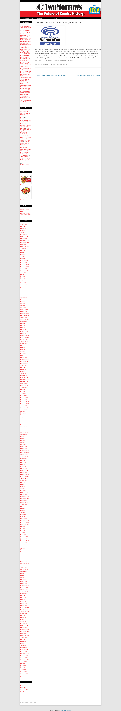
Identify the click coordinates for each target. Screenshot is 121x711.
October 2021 (23, 339)
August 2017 (23, 434)
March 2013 (23, 535)
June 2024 (23, 277)
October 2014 (23, 500)
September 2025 (24, 246)
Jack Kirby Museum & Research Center (25, 213)
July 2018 (22, 412)
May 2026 (22, 230)
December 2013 (24, 521)
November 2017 (24, 428)
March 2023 (23, 307)
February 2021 (24, 355)
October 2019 (23, 383)
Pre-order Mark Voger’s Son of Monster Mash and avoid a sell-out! (25, 64)
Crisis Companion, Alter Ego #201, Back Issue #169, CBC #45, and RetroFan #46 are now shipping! (25, 29)
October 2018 (23, 406)
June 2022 (23, 325)
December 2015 (24, 474)
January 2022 (23, 333)
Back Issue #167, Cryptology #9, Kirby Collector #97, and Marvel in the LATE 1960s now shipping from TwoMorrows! (25, 98)
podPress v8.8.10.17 (66, 710)
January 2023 (23, 311)
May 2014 (22, 510)
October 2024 (23, 269)
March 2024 (23, 283)
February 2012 (24, 559)
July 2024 (22, 275)
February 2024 (24, 285)
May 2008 (22, 643)
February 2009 (24, 625)
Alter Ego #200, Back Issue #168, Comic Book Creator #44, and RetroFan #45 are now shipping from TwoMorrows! (25, 89)
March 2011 (23, 579)
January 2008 (23, 652)
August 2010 (23, 593)
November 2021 (24, 337)
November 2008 (24, 631)
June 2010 (23, 597)
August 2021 (23, 343)
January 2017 (23, 448)
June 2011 (23, 575)
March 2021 (23, 353)
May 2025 (22, 254)
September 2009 (24, 611)
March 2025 (23, 258)
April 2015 (23, 488)
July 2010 (22, 595)
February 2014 (24, 516)
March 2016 (23, 468)
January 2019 (23, 400)
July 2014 (22, 506)
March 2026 (23, 234)
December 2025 (24, 240)
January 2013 (23, 539)
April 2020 (23, 373)
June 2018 (23, 414)
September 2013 (24, 524)
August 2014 (23, 504)
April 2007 (23, 670)
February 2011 (24, 581)
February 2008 (24, 649)
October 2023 (23, 293)
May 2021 (22, 349)
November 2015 (24, 476)
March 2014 (23, 514)
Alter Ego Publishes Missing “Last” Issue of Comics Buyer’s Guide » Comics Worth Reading (25, 152)
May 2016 (22, 464)
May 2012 (22, 553)
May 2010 (22, 599)
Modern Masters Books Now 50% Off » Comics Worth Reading (25, 126)
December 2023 (24, 289)
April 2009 (23, 621)
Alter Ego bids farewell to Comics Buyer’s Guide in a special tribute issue (25, 144)
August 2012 (23, 547)
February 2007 (24, 674)
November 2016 (24, 452)
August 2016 (23, 458)
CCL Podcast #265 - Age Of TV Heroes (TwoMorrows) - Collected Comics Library (25, 114)
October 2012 (23, 543)
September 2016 (24, 456)
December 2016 (24, 450)
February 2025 (24, 261)
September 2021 (24, 341)
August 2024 (23, 273)
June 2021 (23, 347)
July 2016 (22, 460)
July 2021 (22, 345)
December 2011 (24, 563)
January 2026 (23, 238)
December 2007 (24, 653)
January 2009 (23, 627)
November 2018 (24, 404)
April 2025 (23, 257)
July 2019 (22, 389)
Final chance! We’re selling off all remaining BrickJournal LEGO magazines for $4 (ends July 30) (25, 44)
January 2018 (23, 424)
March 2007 (23, 672)
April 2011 (23, 577)
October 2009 (23, 609)
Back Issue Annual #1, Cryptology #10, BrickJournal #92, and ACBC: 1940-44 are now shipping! (25, 52)
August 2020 (23, 365)
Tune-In (56, 18)
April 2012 (23, 555)
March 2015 (23, 490)
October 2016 (23, 454)
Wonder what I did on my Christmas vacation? (25, 164)
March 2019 (23, 396)
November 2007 (24, 656)
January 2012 (23, 561)
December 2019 (24, 379)
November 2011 (24, 565)
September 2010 (24, 591)
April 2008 (23, 645)
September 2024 (24, 271)
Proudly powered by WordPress (28, 702)
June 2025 (23, 252)
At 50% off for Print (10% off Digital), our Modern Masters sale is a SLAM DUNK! (25, 131)
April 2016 (23, 466)
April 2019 (23, 394)
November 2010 (24, 587)
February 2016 (24, 470)
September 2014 (24, 502)
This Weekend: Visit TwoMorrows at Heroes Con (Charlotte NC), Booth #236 (25, 80)
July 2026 (22, 226)
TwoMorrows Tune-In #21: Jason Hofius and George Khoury (25, 120)
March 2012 (23, 557)
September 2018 (24, 408)
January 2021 (23, 357)
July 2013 (22, 527)
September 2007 (24, 660)
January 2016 (23, 472)
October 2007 (23, 658)
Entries (23, 687)
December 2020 (24, 359)
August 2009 (23, 613)
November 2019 (24, 381)
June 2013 (23, 529)
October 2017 (23, 430)
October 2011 (23, 567)
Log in (21, 686)
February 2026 (24, 236)
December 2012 (24, 541)
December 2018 (24, 402)
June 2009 (23, 617)
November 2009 (24, 607)
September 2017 (24, 432)
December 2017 (24, 426)
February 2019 (24, 398)
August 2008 (23, 637)
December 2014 (24, 496)
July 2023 (22, 299)
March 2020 (23, 375)
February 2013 (24, 537)
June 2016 (23, 462)
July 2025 (22, 250)
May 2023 (22, 303)
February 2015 (24, 492)
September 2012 (24, 545)
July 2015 (22, 482)
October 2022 (23, 317)
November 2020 (24, 361)
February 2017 (24, 446)
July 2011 (22, 573)
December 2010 (24, 585)
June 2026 (23, 228)
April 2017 (23, 442)
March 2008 (23, 647)
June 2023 (23, 301)
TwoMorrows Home (27, 18)
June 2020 (23, 369)
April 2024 (23, 281)
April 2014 (23, 512)
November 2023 (24, 291)
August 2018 (23, 410)
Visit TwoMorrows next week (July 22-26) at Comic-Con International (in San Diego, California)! (25, 36)
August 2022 (23, 321)
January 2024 (23, 287)
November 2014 (24, 498)
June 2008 (23, 641)
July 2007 (22, 664)
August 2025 (23, 248)
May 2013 (22, 531)
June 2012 (23, 551)
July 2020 (22, 367)
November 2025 (24, 242)
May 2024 (22, 279)
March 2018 (23, 420)
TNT (48, 18)
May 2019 (22, 392)
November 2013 (24, 523)
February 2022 (24, 331)
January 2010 (23, 605)
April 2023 (23, 305)
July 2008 (22, 639)
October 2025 (23, 244)
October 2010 (23, 589)
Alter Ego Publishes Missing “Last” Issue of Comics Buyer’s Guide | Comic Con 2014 (25, 138)
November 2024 (24, 267)
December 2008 (24, 629)
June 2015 (23, 484)
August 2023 (23, 297)
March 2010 (23, 603)
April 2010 (23, 601)
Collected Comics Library (24, 210)
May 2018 (22, 416)
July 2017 (22, 436)
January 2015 (23, 494)
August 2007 (23, 662)
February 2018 (24, 422)
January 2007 (23, 676)
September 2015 (24, 478)
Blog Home (40, 18)
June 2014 (23, 508)
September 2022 (24, 319)
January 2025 (23, 263)
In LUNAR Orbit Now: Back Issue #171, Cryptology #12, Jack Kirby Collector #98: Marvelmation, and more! (25, 72)
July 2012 (22, 549)
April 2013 (23, 533)
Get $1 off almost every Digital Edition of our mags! (50, 75)
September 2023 (24, 295)
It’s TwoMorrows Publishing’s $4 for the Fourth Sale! (25, 58)
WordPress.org (24, 692)
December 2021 (24, 335)
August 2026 (23, 224)
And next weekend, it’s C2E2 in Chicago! (89, 75)
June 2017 (23, 438)
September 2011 (24, 569)
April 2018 (23, 418)
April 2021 (23, 351)
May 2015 (22, 486)
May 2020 (22, 371)
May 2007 (22, 668)
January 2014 (23, 518)
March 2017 (23, 444)
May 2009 (22, 619)
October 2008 (23, 633)
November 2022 (24, 315)
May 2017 (22, 440)
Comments (24, 690)
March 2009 (23, 623)
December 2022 (24, 313)
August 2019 (23, 387)
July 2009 (22, 615)
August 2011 (23, 571)
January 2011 (23, 583)
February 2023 (24, 309)
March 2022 (23, 329)
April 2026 (23, 232)
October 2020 (23, 363)
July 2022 (22, 323)
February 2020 (24, 377)
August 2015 (23, 480)
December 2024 (24, 265)
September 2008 (24, 635)
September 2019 (24, 386)
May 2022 (22, 327)
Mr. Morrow (64, 64)
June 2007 (23, 666)
